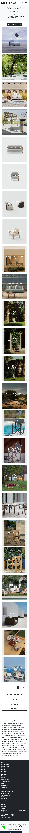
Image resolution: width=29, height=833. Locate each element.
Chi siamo (4, 803)
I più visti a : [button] (14, 708)
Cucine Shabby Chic (7, 766)
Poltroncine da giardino (14, 17)
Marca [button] (14, 699)
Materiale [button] (14, 704)
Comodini (4, 787)
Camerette (4, 785)
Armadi (3, 789)
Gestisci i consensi (16, 832)
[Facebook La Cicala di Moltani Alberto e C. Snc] (20, 826)
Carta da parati (6, 795)
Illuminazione (5, 779)
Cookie (7, 832)
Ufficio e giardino (9, 16)
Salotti (3, 775)
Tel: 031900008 (5, 817)
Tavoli (3, 768)
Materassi (4, 798)
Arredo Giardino (19, 16)
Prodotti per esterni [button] (14, 694)
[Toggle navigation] (26, 2)
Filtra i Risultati (14, 24)
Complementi (5, 793)
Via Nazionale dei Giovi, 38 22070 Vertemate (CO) (9, 815)
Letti (2, 783)
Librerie (3, 774)
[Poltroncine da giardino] (8, 2)
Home (14, 14)
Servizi (3, 804)
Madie (3, 777)
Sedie (3, 769)
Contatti (3, 808)
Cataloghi (4, 806)
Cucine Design (5, 764)
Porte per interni (6, 796)
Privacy (2, 832)
